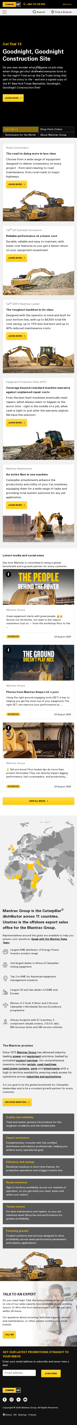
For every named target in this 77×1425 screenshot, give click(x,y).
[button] (67, 4)
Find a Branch (63, 12)
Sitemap (22, 1414)
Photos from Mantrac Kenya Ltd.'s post (32, 692)
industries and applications (43, 1076)
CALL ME (9, 1334)
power (17, 1056)
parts (34, 1068)
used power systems (16, 1068)
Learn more (12, 98)
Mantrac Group (26, 1052)
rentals (31, 1064)
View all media (37, 801)
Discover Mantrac (16, 1102)
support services (27, 1060)
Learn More (15, 184)
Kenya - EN (10, 1414)
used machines (46, 1064)
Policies (32, 1414)
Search (40, 12)
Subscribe (51, 1373)
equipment (34, 1056)
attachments (52, 1068)
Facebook (13, 637)
